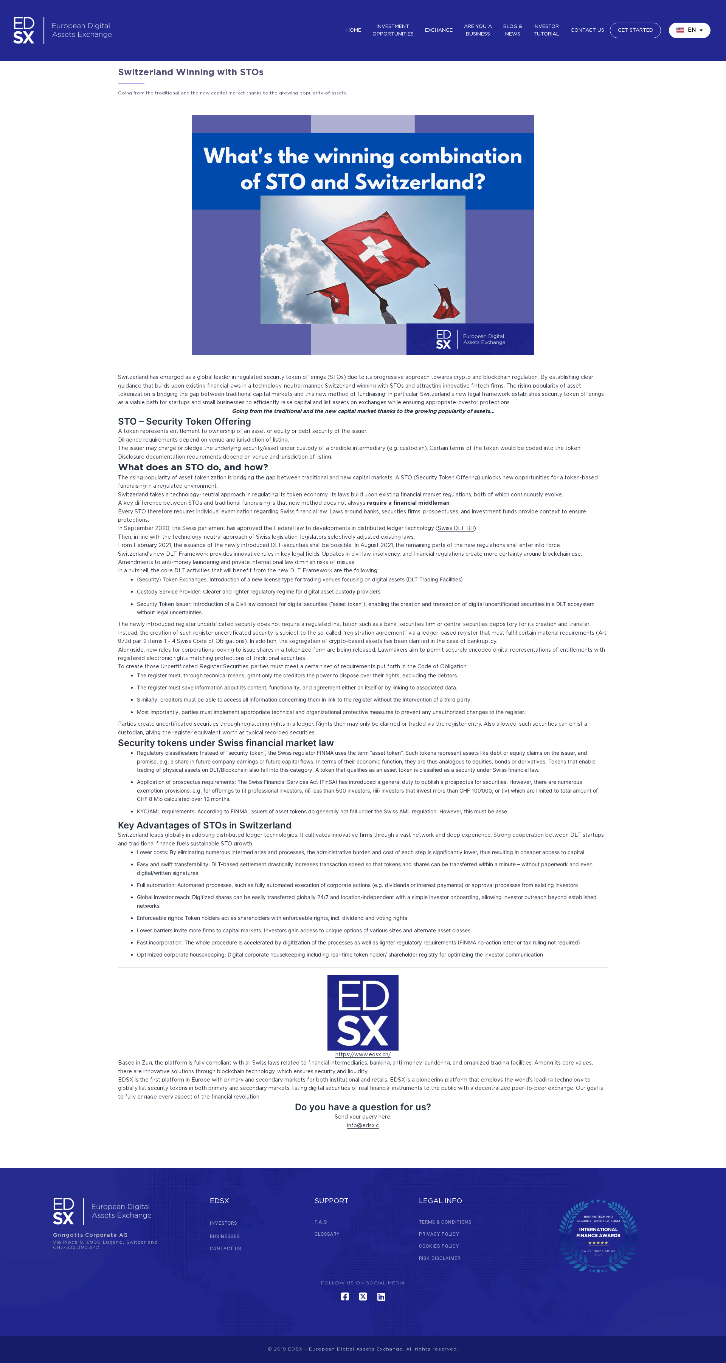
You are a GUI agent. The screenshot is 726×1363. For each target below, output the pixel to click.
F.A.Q (321, 1222)
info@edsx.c (363, 1125)
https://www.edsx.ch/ (363, 1054)
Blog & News (512, 30)
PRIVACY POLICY (439, 1234)
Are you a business (478, 30)
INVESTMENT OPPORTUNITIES (393, 30)
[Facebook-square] (345, 1296)
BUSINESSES (225, 1236)
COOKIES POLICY (439, 1246)
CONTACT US (225, 1248)
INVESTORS (223, 1223)
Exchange (439, 30)
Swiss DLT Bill (456, 528)
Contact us (587, 30)
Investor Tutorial (546, 30)
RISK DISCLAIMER (440, 1258)
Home (353, 30)
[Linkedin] (381, 1296)
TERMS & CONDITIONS (445, 1222)
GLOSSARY (327, 1234)
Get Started (635, 30)
